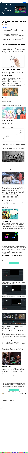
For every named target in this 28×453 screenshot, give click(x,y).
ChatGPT (6, 44)
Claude (18, 44)
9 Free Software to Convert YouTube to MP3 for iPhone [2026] (9, 400)
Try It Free (11, 262)
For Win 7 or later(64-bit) (11, 264)
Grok (23, 44)
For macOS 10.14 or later (17, 264)
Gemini (14, 44)
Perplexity (10, 44)
